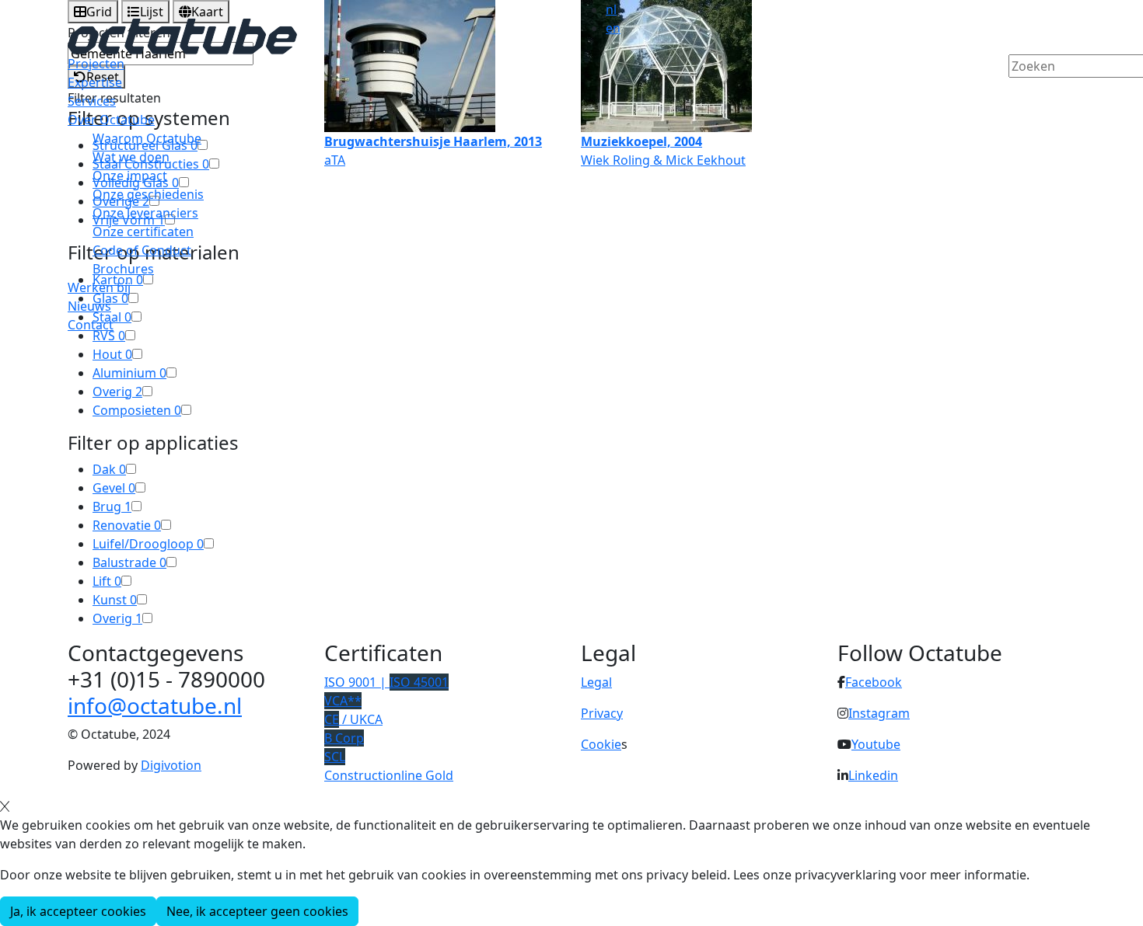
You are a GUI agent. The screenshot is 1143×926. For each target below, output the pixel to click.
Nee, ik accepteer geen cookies (257, 911)
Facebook (873, 682)
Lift (107, 581)
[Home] (182, 35)
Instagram (879, 713)
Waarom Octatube (147, 138)
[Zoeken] (1018, 92)
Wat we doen (131, 156)
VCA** (343, 700)
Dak (109, 469)
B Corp (344, 738)
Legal (596, 682)
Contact (91, 324)
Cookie (601, 744)
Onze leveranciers (145, 212)
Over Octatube (111, 119)
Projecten (96, 63)
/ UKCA (353, 719)
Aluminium (129, 372)
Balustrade (129, 562)
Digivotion (171, 765)
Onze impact (130, 175)
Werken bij (99, 287)
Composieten (137, 410)
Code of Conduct (142, 250)
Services (92, 101)
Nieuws (89, 306)
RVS (109, 335)
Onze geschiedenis (148, 194)
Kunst (115, 599)
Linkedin (873, 775)
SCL (334, 756)
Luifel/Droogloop (148, 543)
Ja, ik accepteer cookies (78, 911)
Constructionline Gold (388, 775)
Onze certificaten (143, 231)
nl (611, 9)
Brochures (123, 268)
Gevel (114, 487)
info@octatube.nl (155, 705)
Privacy (602, 713)
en (613, 28)
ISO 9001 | (386, 682)
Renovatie (127, 525)
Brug (112, 506)
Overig (117, 391)
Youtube (875, 744)
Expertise (95, 82)
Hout (112, 354)
